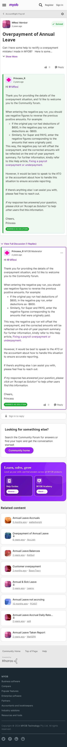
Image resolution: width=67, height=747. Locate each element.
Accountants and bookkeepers (17, 705)
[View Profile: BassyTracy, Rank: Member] (8, 569)
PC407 (33, 603)
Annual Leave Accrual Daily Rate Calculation (32, 615)
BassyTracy (35, 570)
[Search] (41, 5)
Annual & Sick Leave (24, 581)
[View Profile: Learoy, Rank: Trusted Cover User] (8, 584)
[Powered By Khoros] (33, 660)
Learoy (30, 588)
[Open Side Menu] (4, 5)
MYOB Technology (30, 725)
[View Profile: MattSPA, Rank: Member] (8, 635)
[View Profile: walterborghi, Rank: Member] (8, 520)
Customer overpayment (27, 566)
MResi (15, 22)
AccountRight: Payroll (15, 14)
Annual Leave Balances (26, 550)
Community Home (11, 651)
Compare (6, 686)
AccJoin (31, 539)
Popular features (10, 691)
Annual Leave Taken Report (29, 632)
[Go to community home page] (13, 5)
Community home (19, 450)
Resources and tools (12, 715)
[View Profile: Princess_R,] (9, 80)
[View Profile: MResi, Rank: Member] (6, 24)
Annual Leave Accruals (26, 517)
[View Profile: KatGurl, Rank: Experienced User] (8, 553)
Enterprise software (11, 695)
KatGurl (30, 555)
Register (49, 5)
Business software (11, 681)
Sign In (59, 5)
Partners (6, 700)
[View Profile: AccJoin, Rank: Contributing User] (8, 536)
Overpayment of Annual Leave (30, 533)
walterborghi (35, 522)
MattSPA (31, 636)
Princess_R (19, 78)
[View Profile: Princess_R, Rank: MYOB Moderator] (7, 253)
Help (44, 651)
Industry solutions (10, 710)
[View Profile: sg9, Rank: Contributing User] (8, 617)
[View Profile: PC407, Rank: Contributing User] (8, 602)
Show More (11, 56)
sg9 (29, 621)
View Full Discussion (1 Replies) (20, 243)
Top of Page (31, 651)
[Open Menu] (62, 14)
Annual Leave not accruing (28, 599)
